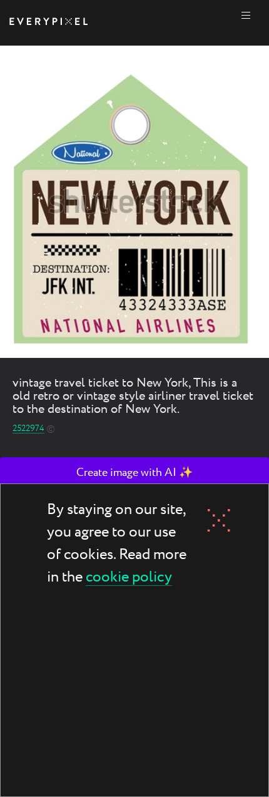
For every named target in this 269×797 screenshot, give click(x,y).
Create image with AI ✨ (134, 473)
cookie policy (129, 578)
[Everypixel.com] (48, 23)
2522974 (28, 428)
